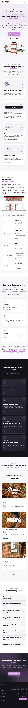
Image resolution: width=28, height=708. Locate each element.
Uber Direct (14, 350)
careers (3, 690)
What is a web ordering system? (11, 644)
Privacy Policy (24, 693)
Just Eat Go (22, 350)
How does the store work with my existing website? (11, 618)
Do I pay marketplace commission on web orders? (12, 597)
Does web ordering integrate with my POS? (12, 624)
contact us (3, 693)
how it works (3, 688)
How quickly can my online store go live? (12, 604)
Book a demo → (14, 33)
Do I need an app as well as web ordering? (11, 631)
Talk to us (22, 699)
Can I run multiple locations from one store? (12, 638)
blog (2, 691)
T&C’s (19, 693)
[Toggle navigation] (25, 2)
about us (3, 687)
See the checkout (14, 38)
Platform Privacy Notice (17, 694)
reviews (3, 698)
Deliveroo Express (7, 350)
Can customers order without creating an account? (11, 611)
